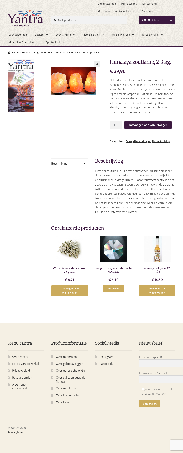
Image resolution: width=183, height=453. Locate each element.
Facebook (106, 364)
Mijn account (129, 3)
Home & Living (91, 34)
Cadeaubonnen (151, 11)
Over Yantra (20, 357)
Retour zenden (22, 377)
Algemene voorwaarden (21, 387)
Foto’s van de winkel (25, 364)
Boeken (39, 34)
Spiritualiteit (53, 42)
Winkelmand (149, 3)
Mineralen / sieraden (21, 42)
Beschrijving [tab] (59, 163)
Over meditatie (66, 388)
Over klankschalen (68, 395)
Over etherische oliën (70, 370)
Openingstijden (106, 3)
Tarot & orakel (150, 34)
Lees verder (113, 288)
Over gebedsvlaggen (69, 364)
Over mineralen (66, 357)
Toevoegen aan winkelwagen (148, 125)
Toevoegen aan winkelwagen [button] (69, 290)
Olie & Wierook (121, 34)
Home (15, 52)
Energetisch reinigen (53, 52)
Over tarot (63, 402)
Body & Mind (63, 34)
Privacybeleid (21, 370)
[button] (97, 64)
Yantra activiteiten (126, 11)
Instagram (106, 357)
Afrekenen (103, 11)
